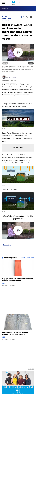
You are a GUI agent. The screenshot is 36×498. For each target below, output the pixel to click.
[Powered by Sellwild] (31, 369)
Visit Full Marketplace (27, 257)
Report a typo (7, 245)
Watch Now (30, 3)
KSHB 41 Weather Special (6, 18)
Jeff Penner (13, 77)
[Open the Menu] (3, 2)
